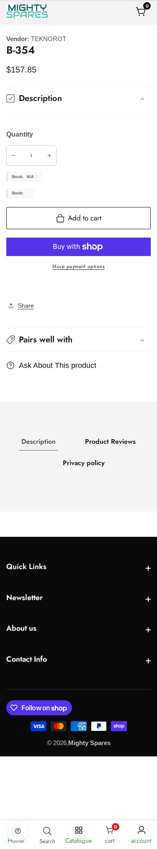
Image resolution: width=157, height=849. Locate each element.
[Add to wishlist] (8, 286)
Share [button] (26, 305)
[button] (78, 340)
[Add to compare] (15, 286)
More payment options (78, 266)
